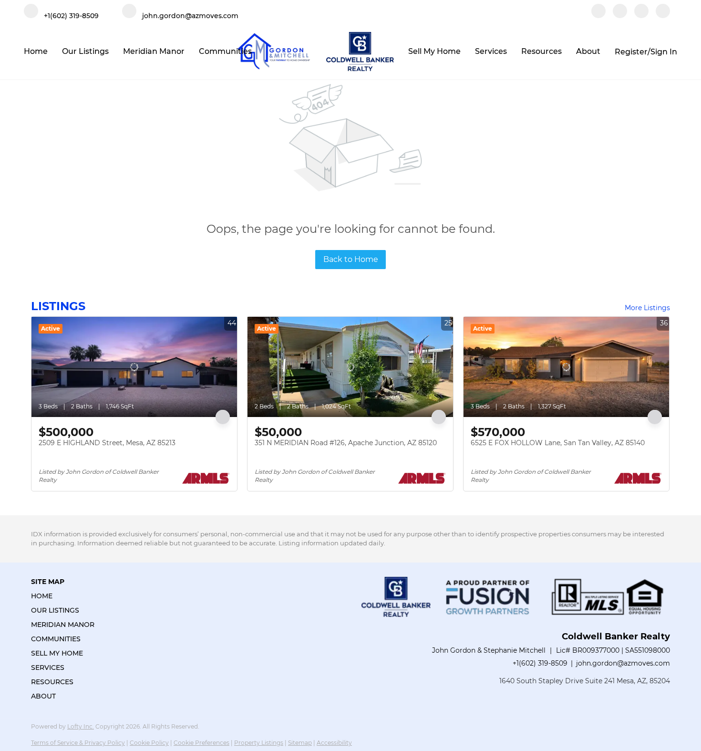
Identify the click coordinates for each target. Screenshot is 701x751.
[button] (65, 596)
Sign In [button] (663, 51)
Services (491, 51)
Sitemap (300, 742)
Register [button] (631, 51)
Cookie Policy (149, 742)
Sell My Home (434, 51)
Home (36, 51)
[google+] (663, 15)
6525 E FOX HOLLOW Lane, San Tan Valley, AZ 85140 (558, 442)
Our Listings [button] (85, 51)
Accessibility (334, 742)
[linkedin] (620, 15)
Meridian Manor (154, 51)
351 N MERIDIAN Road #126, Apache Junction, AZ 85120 (346, 442)
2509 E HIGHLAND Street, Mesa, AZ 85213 (107, 442)
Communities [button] (225, 51)
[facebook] (598, 15)
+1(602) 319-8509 (540, 663)
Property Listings (258, 742)
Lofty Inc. (80, 726)
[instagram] (641, 15)
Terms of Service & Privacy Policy (78, 742)
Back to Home (350, 259)
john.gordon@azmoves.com (623, 663)
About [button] (588, 51)
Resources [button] (541, 51)
